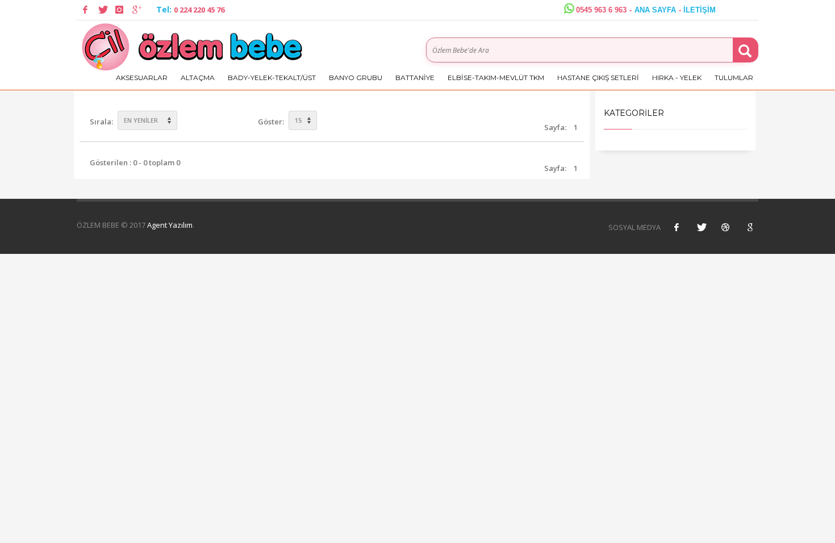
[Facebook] (85, 9)
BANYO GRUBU (355, 77)
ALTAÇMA (198, 77)
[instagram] (119, 9)
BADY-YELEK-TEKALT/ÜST (272, 77)
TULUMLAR (734, 77)
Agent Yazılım (170, 225)
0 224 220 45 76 (199, 10)
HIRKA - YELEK (677, 77)
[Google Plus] (136, 9)
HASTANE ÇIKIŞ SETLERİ (598, 77)
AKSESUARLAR (142, 77)
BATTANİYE (415, 77)
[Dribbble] (725, 227)
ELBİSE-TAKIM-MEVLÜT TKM (496, 77)
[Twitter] (102, 9)
